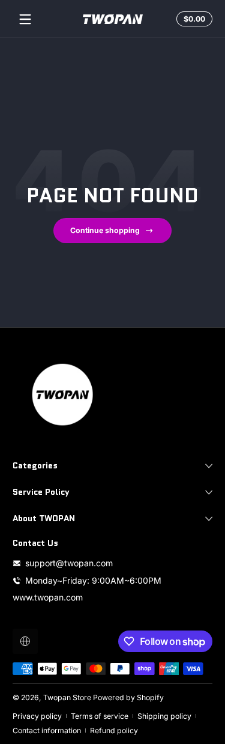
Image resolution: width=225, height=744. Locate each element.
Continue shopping (105, 230)
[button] (192, 19)
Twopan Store (67, 697)
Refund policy (114, 730)
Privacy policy (37, 716)
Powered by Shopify (128, 697)
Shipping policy (164, 716)
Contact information (47, 730)
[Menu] (25, 19)
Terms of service (99, 716)
